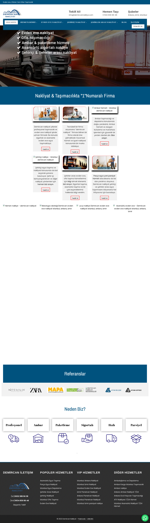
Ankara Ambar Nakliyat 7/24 (126, 492)
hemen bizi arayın (45, 184)
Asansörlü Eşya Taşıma (50, 480)
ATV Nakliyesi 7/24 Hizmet (125, 499)
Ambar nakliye (120, 488)
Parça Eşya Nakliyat (48, 484)
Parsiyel (136, 425)
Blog (124, 22)
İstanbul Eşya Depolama (50, 488)
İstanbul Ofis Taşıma (49, 499)
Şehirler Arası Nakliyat (103, 22)
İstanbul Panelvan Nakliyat (88, 499)
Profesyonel (14, 425)
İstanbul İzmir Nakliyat (86, 484)
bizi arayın (67, 184)
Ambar (38, 425)
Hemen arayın (50, 69)
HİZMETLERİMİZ (28, 22)
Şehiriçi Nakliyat (76, 22)
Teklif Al (138, 26)
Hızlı (112, 425)
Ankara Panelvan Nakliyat (88, 496)
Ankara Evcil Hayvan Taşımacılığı (128, 496)
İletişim (135, 22)
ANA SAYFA (11, 22)
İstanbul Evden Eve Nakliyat (89, 488)
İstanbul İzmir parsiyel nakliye (90, 503)
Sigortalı (87, 425)
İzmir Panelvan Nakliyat (87, 492)
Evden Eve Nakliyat (51, 22)
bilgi (69, 181)
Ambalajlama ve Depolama (126, 480)
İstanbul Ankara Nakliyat (87, 480)
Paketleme (63, 425)
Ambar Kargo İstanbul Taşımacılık (129, 484)
